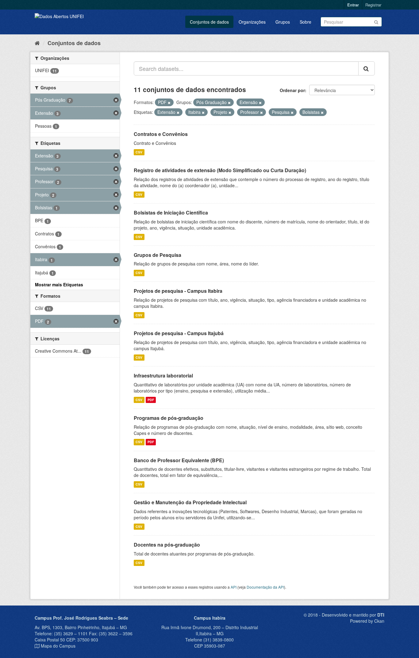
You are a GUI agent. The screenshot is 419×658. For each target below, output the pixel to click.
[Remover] (169, 102)
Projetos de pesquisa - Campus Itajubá (179, 333)
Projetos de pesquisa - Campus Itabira (178, 290)
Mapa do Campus (58, 646)
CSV (139, 152)
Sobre (305, 22)
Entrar (353, 5)
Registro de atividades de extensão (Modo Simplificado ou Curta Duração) (220, 170)
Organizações (252, 22)
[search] (366, 68)
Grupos (282, 22)
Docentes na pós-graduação (167, 544)
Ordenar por (292, 90)
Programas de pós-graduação (168, 417)
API (233, 587)
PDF (151, 399)
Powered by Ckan (367, 621)
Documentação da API (265, 587)
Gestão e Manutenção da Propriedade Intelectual (190, 502)
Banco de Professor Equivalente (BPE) (179, 460)
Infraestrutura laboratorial (163, 375)
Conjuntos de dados (209, 22)
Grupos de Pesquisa (157, 254)
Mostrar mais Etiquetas (59, 284)
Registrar (373, 5)
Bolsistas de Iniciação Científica (171, 212)
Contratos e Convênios (161, 133)
